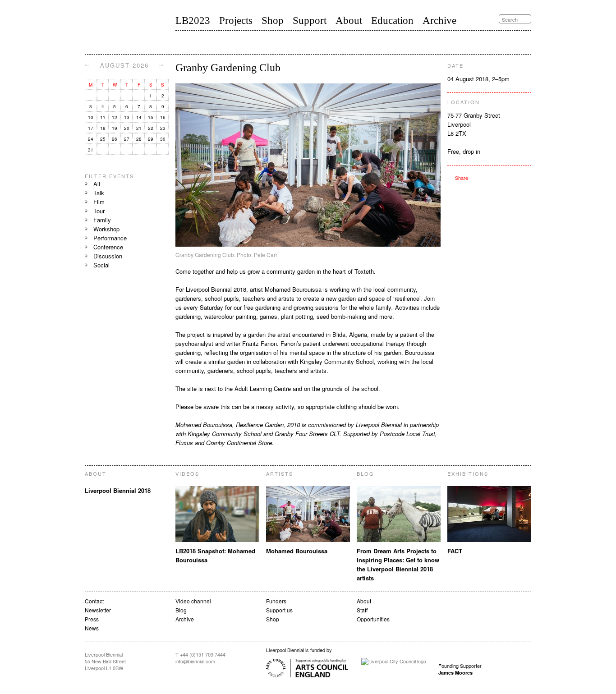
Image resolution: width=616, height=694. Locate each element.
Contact (94, 601)
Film (99, 202)
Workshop (106, 229)
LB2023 (192, 20)
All (96, 183)
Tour (99, 211)
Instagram (528, 42)
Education (392, 20)
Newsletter (98, 610)
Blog (181, 610)
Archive (439, 20)
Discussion (107, 256)
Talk (98, 192)
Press (92, 619)
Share (457, 177)
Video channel (193, 601)
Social (101, 265)
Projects (236, 20)
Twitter (510, 42)
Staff (362, 610)
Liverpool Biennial (121, 29)
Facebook (520, 42)
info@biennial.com (195, 661)
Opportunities (373, 619)
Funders (276, 601)
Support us (279, 610)
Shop (273, 20)
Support (309, 20)
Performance (110, 238)
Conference (108, 247)
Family (102, 220)
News (92, 628)
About (349, 20)
